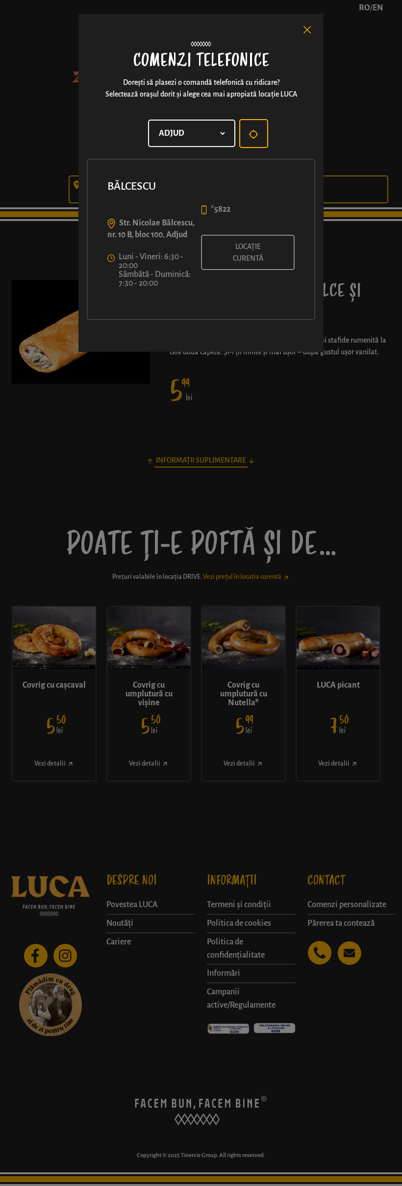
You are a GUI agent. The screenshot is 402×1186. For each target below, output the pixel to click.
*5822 (220, 209)
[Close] (307, 30)
